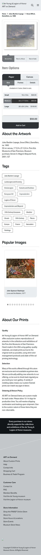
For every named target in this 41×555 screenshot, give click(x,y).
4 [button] (14, 304)
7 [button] (21, 304)
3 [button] (12, 304)
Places (32, 218)
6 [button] (19, 304)
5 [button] (17, 304)
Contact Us (7, 487)
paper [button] (11, 77)
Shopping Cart (9, 471)
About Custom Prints (11, 461)
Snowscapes (8, 188)
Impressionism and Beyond (13, 206)
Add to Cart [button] (20, 126)
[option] (20, 273)
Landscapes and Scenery (13, 182)
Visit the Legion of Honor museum (17, 500)
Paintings (7, 230)
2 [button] (10, 304)
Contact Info (8, 468)
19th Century (19, 218)
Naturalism (30, 224)
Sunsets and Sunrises (26, 188)
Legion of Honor (10, 200)
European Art (8, 194)
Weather (29, 212)
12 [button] (33, 304)
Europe (6, 224)
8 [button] (24, 304)
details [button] (32, 83)
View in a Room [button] (20, 59)
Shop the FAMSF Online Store (15, 512)
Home (4, 14)
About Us (7, 515)
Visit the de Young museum (14, 496)
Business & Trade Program (13, 474)
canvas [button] (29, 77)
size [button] (8, 83)
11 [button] (31, 304)
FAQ (5, 490)
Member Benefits (10, 493)
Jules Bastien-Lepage (16, 14)
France (17, 224)
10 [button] (28, 304)
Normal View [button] (8, 59)
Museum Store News (11, 525)
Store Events (8, 522)
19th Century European (12, 212)
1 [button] (7, 304)
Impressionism (24, 194)
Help (5, 465)
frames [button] (20, 83)
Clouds (6, 218)
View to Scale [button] (32, 59)
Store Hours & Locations (13, 518)
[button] (20, 95)
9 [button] (26, 304)
